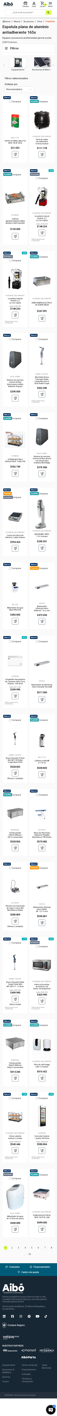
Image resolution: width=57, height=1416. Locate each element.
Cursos (5, 1381)
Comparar (16, 102)
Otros (41, 21)
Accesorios (30, 21)
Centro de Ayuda (29, 1365)
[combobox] (6, 89)
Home (7, 21)
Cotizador (26, 1374)
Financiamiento (29, 1369)
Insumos (6, 1377)
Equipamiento (8, 1365)
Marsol (18, 21)
